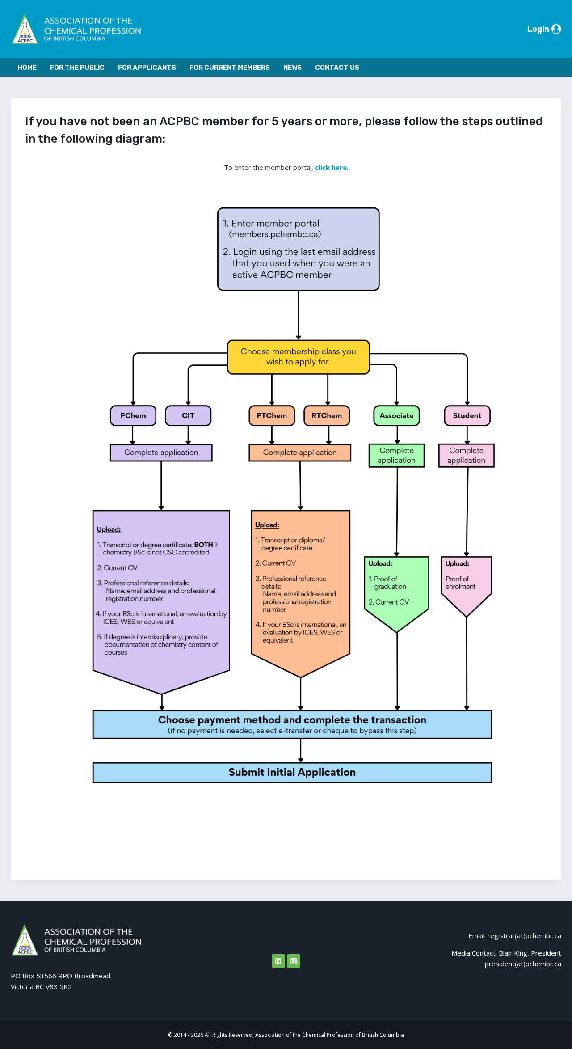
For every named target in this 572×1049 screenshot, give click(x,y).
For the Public (77, 67)
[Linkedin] (278, 961)
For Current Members (229, 67)
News (292, 67)
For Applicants (147, 67)
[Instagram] (293, 961)
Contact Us (337, 67)
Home (27, 67)
